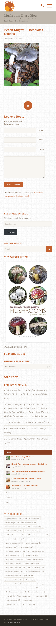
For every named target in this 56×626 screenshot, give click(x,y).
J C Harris (19, 38)
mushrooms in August (14, 559)
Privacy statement (14, 622)
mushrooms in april (33, 555)
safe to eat (30, 580)
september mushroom (14, 584)
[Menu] (48, 5)
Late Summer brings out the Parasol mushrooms (28, 471)
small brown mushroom (35, 584)
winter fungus (41, 596)
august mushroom (13, 518)
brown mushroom (28, 522)
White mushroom (24, 596)
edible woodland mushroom (37, 535)
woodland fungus (12, 604)
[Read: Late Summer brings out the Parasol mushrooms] (7, 472)
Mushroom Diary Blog (20, 15)
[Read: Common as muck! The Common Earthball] (7, 480)
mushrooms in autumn (35, 559)
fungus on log (11, 539)
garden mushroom (28, 539)
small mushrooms (12, 588)
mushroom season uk (13, 555)
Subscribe (11, 232)
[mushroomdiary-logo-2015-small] (23, 5)
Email (41, 141)
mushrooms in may (13, 567)
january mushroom (33, 543)
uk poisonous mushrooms (34, 592)
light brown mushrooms (15, 551)
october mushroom (13, 575)
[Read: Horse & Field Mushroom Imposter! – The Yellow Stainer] (7, 465)
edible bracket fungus (13, 531)
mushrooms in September (33, 567)
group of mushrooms (14, 543)
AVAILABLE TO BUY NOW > (16, 346)
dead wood (37, 527)
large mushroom (27, 547)
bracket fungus (12, 522)
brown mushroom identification (17, 527)
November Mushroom (35, 571)
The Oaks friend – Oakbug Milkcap (33, 422)
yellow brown (29, 604)
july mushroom (11, 547)
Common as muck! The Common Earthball (26, 478)
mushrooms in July (13, 563)
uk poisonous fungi (13, 592)
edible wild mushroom (14, 535)
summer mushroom (30, 588)
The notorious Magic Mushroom (22, 457)
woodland (28, 600)
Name (41, 131)
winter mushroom (13, 600)
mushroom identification (37, 551)
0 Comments (8, 38)
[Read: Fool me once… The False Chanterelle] (7, 487)
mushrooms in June (31, 563)
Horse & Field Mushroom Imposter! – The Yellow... (29, 464)
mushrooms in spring (14, 571)
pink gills (28, 575)
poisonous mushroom (13, 580)
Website (42, 149)
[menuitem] (41, 5)
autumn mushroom (31, 518)
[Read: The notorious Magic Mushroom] (7, 458)
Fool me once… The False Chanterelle (24, 485)
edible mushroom (32, 531)
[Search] (41, 5)
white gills (10, 596)
